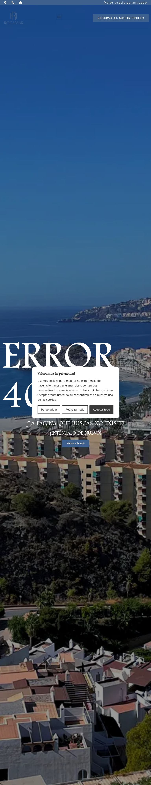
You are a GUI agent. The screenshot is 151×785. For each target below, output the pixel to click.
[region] (75, 392)
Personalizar (49, 409)
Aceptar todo (101, 409)
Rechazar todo (74, 409)
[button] (59, 17)
